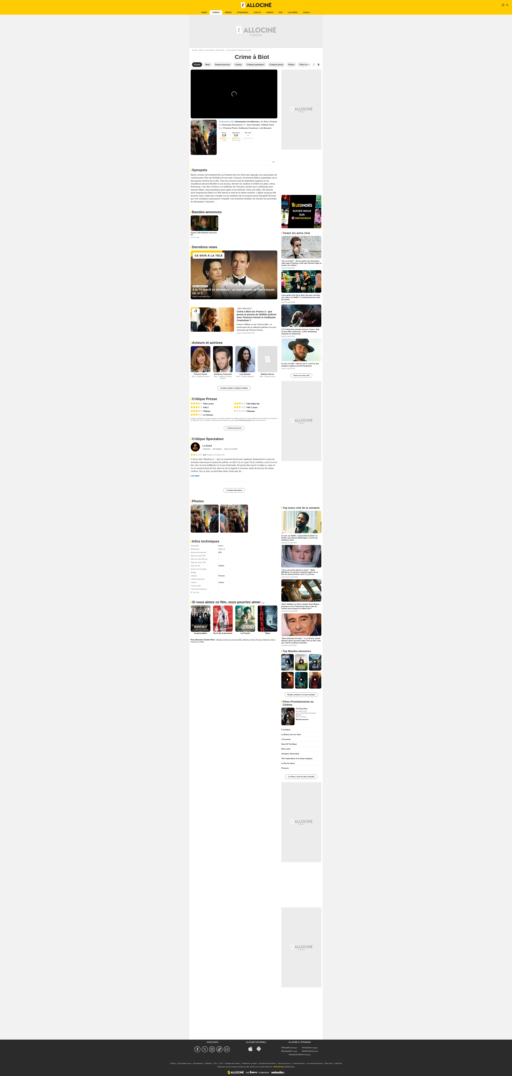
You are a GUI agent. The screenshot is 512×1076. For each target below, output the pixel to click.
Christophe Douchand (232, 125)
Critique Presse (204, 399)
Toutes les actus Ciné (301, 375)
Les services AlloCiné (315, 1063)
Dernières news (204, 247)
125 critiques (217, 449)
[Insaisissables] (200, 619)
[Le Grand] (195, 447)
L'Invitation (286, 730)
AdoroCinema (308, 1051)
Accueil (194, 50)
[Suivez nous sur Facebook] (197, 1049)
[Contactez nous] (227, 1049)
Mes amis (248, 132)
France (220, 546)
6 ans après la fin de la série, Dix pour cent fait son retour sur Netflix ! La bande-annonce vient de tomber (300, 297)
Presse (224, 132)
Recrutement (198, 1063)
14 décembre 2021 (227, 122)
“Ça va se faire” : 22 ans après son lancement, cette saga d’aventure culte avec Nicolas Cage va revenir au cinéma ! (301, 263)
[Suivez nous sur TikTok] (219, 1049)
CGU (215, 1063)
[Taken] (267, 619)
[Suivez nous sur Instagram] (212, 1049)
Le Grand (207, 446)
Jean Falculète (253, 125)
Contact (173, 1063)
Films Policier (220, 50)
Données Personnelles (267, 1063)
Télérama (250, 411)
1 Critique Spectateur (234, 490)
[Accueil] (256, 5)
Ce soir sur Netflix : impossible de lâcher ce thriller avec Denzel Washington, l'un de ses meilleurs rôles (299, 538)
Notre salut (285, 749)
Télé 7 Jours (252, 407)
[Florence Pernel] (200, 359)
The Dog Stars (301, 709)
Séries (228, 12)
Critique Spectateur (208, 439)
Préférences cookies (249, 1063)
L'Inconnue (286, 739)
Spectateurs (236, 132)
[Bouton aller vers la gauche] (313, 64)
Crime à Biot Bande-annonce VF (204, 234)
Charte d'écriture (299, 1063)
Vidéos (269, 12)
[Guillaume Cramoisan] (223, 359)
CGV (221, 1063)
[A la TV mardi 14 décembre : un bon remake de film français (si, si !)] (234, 275)
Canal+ (307, 12)
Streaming (242, 12)
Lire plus (195, 476)
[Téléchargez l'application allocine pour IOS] (252, 1048)
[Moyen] (240, 407)
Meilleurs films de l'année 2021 (229, 640)
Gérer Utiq (328, 1063)
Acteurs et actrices (207, 343)
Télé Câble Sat (252, 404)
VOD (281, 12)
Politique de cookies (232, 1063)
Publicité (208, 1063)
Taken (267, 633)
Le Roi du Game (288, 763)
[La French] (245, 619)
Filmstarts (285, 1047)
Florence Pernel (230, 128)
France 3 (221, 549)
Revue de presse (245, 420)
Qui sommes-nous (184, 1063)
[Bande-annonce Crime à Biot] (204, 137)
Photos (198, 501)
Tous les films (209, 50)
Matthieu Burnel (267, 374)
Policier (273, 122)
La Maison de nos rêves (291, 735)
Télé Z (206, 407)
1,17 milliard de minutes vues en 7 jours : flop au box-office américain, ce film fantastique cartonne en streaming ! (300, 331)
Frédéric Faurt (267, 125)
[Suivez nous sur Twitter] (205, 1049)
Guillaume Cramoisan (248, 128)
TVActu (257, 12)
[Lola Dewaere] (245, 359)
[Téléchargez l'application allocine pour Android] (260, 1048)
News (204, 12)
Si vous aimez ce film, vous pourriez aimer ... (228, 602)
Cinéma (216, 12)
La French (245, 633)
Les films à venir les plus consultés (301, 777)
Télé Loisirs (208, 404)
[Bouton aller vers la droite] (318, 64)
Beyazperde (286, 1051)
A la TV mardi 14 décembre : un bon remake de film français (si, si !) (233, 291)
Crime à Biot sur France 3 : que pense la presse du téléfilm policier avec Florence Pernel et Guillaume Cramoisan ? (257, 316)
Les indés (293, 12)
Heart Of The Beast (289, 744)
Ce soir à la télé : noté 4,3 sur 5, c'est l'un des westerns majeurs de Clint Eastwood (300, 365)
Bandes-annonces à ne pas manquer (301, 695)
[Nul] (240, 411)
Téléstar (206, 411)
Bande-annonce (302, 719)
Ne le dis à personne (222, 633)
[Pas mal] (196, 415)
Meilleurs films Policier (252, 640)
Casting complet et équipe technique (234, 388)
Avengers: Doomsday (290, 754)
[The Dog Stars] (288, 716)
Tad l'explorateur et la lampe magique (296, 759)
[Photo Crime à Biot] (205, 519)
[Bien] (196, 404)
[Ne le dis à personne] (223, 619)
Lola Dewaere (265, 128)
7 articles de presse (234, 428)
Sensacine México (297, 1054)
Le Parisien (208, 415)
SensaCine (306, 1047)
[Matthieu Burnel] (267, 359)
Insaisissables (200, 633)
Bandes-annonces (207, 212)
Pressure (285, 768)
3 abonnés (207, 449)
